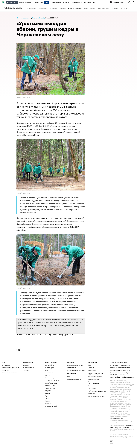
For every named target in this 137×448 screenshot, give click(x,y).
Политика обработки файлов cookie (122, 377)
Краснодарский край (52, 380)
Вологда (47, 375)
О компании (6, 365)
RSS (68, 376)
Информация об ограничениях (120, 365)
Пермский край (38, 18)
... (94, 2)
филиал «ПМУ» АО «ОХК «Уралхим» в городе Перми (49, 335)
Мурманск (48, 403)
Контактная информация (10, 367)
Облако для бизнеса (95, 376)
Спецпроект (42, 8)
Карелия (47, 401)
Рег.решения (92, 386)
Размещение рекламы (9, 372)
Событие (114, 8)
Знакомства (92, 388)
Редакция (5, 370)
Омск (46, 370)
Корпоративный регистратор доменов (95, 380)
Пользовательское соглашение (120, 370)
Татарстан (48, 390)
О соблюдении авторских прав (120, 367)
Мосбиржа (129, 425)
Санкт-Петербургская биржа (119, 427)
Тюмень (47, 393)
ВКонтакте (26, 365)
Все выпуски (31, 8)
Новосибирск (49, 367)
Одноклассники (28, 367)
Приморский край (51, 406)
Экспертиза (53, 8)
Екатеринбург (49, 365)
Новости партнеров (75, 8)
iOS (89, 365)
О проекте (123, 8)
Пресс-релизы (89, 8)
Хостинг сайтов (93, 383)
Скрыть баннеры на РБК (75, 365)
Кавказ (47, 398)
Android (91, 367)
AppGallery (92, 370)
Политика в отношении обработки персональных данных (121, 373)
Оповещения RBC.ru (74, 379)
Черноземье (49, 396)
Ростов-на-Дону (50, 388)
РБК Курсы (91, 393)
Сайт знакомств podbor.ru (97, 391)
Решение (63, 8)
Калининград (49, 378)
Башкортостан (49, 372)
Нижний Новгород (51, 383)
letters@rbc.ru (118, 418)
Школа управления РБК (96, 396)
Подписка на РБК (73, 367)
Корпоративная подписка (76, 370)
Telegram (26, 370)
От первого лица (103, 8)
